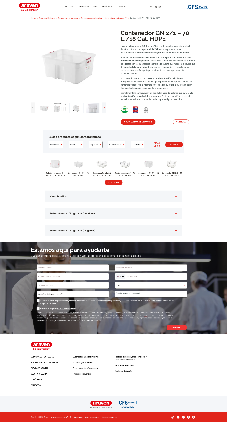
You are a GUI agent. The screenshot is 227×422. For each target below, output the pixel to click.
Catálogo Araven (39, 368)
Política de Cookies (92, 417)
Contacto (121, 6)
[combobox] (120, 276)
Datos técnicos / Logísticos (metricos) (72, 213)
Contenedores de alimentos (91, 18)
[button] (160, 7)
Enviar (176, 327)
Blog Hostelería (39, 374)
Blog (96, 6)
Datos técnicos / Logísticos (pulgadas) (72, 230)
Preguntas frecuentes (82, 374)
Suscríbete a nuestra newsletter (86, 357)
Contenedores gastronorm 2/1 (116, 18)
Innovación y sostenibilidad (45, 362)
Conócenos (107, 6)
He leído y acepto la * (58, 309)
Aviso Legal (78, 417)
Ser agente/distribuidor (124, 365)
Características (59, 196)
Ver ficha (181, 122)
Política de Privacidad (110, 417)
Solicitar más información (138, 122)
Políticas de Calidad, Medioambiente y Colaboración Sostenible (131, 358)
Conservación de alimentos (68, 18)
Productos (69, 6)
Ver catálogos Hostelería (83, 362)
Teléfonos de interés (123, 371)
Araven (33, 18)
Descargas (84, 6)
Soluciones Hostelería (47, 18)
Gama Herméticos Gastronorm (85, 368)
